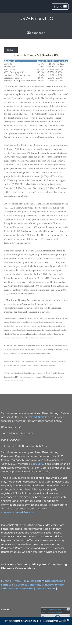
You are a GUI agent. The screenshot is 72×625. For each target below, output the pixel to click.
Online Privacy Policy (15, 580)
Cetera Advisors (25, 568)
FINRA (33, 417)
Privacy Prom (39, 564)
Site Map (6, 609)
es (2, 564)
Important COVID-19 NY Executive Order (36, 620)
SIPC (41, 417)
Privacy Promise (53, 584)
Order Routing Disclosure (17, 588)
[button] (60, 6)
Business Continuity (17, 564)
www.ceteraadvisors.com (20, 512)
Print (10, 50)
